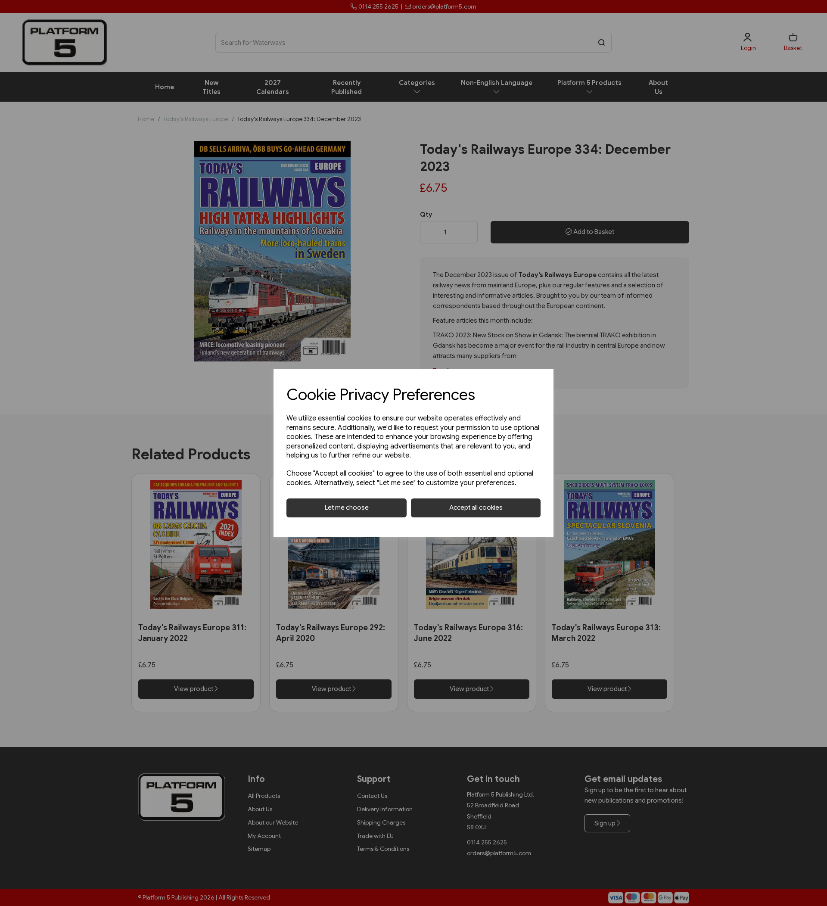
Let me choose (347, 507)
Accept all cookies (476, 507)
